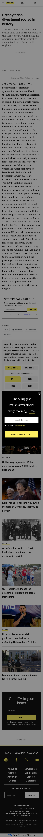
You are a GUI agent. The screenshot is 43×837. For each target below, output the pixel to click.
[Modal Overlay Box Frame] (21, 418)
